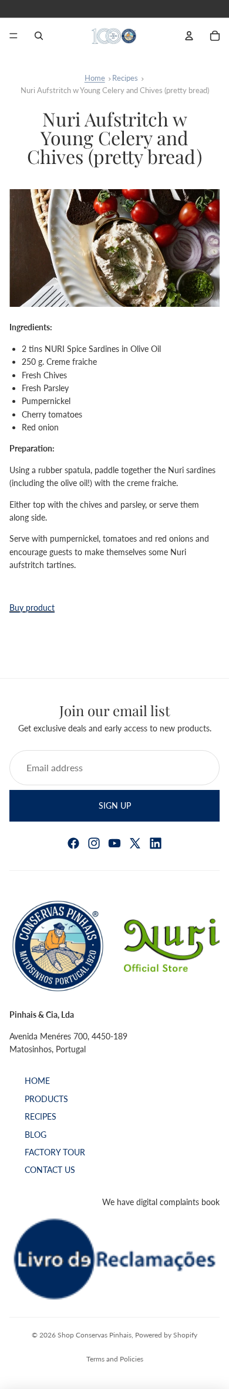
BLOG (35, 1134)
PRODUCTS (46, 1098)
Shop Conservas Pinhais (95, 1334)
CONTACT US (50, 1170)
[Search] (39, 36)
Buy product (32, 608)
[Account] (189, 36)
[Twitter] (135, 843)
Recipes (125, 78)
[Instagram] (94, 843)
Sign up (115, 805)
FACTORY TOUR (55, 1152)
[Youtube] (114, 843)
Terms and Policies (114, 1358)
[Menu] (13, 35)
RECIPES (40, 1116)
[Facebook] (73, 843)
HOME (37, 1081)
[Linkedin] (156, 843)
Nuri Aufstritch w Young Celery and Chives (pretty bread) (115, 90)
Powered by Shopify (166, 1334)
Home (95, 78)
